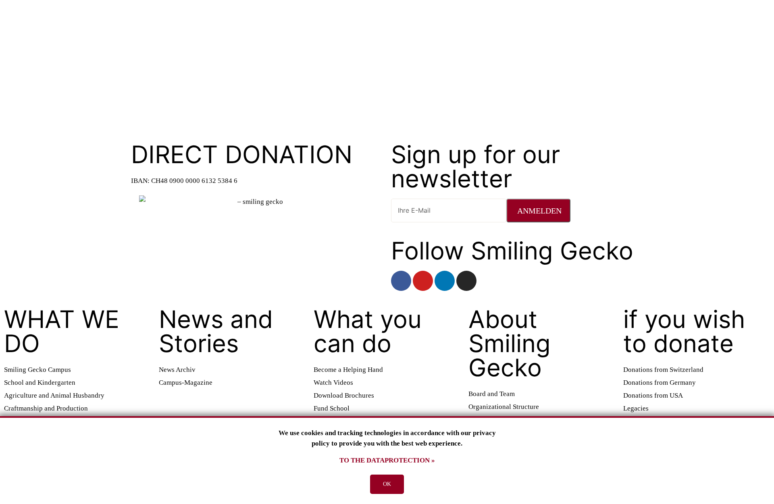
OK (387, 484)
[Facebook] (401, 281)
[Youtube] (423, 281)
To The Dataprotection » (387, 460)
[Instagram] (466, 281)
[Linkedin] (445, 281)
